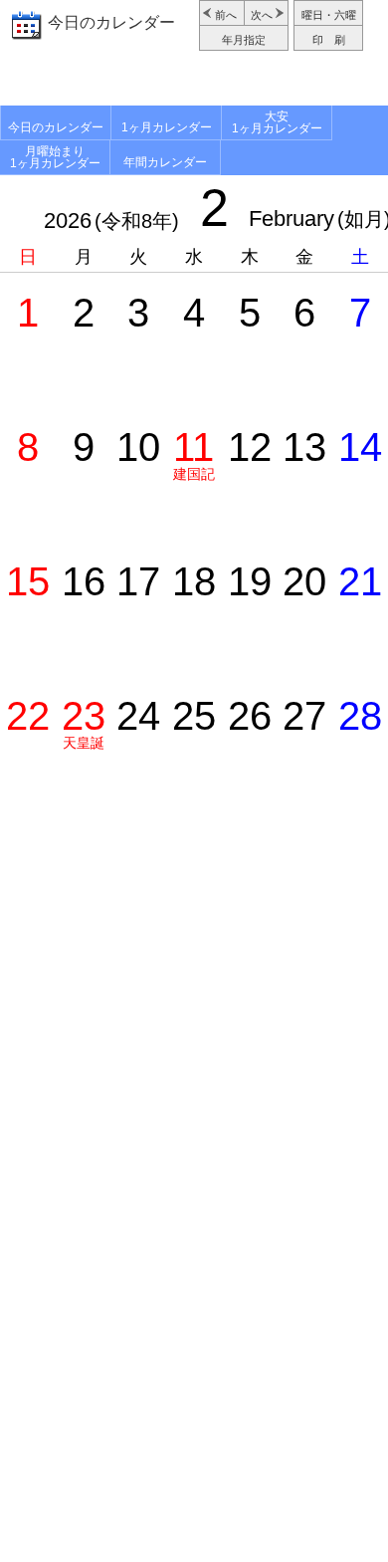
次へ (262, 15)
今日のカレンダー (111, 22)
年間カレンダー (165, 162)
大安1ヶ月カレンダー (277, 122)
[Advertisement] (194, 81)
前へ (226, 15)
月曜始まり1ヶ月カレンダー (55, 157)
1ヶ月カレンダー (166, 127)
